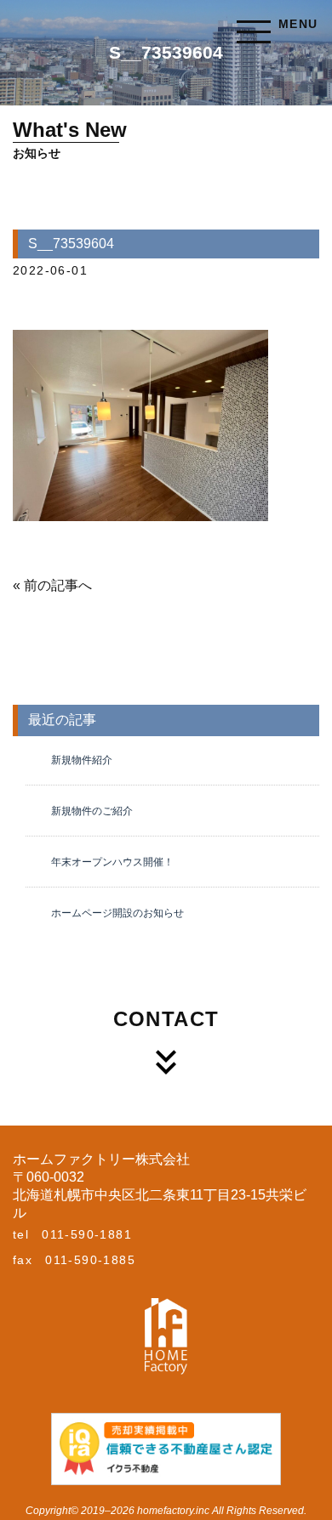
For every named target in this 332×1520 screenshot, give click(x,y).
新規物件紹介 (81, 760)
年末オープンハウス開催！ (112, 862)
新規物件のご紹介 (92, 811)
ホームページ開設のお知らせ (117, 913)
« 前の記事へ (52, 585)
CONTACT (166, 1018)
